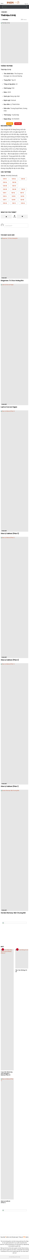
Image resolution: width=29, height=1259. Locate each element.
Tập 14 (5, 196)
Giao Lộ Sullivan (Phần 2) (10, 660)
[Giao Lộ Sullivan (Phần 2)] (14, 597)
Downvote (22, 216)
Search (25, 7)
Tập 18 (13, 200)
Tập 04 (5, 182)
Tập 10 (23, 189)
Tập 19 (22, 200)
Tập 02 (14, 179)
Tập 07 (14, 186)
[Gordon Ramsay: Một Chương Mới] (14, 850)
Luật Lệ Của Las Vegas (9, 407)
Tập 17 (4, 200)
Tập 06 (5, 186)
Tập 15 (13, 196)
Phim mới (4, 278)
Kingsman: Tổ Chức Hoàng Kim (12, 280)
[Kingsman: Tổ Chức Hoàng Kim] (14, 258)
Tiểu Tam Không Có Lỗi (21, 970)
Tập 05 (14, 182)
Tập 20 (5, 203)
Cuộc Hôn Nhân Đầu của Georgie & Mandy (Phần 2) (7, 1073)
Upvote (6, 216)
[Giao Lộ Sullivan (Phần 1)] (14, 724)
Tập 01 (5, 179)
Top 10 (26, 3)
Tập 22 (23, 203)
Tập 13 (22, 193)
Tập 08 (5, 189)
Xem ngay (9, 123)
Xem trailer (18, 123)
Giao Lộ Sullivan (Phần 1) (10, 786)
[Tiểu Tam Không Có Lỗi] (21, 958)
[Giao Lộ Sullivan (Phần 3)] (14, 471)
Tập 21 (14, 203)
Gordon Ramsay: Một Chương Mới (13, 913)
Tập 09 (14, 189)
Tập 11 (4, 193)
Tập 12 (13, 193)
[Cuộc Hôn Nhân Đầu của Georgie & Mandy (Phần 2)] (7, 1009)
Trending (3, 949)
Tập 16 (22, 196)
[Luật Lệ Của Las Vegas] (14, 344)
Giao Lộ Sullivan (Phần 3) (10, 533)
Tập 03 (23, 179)
